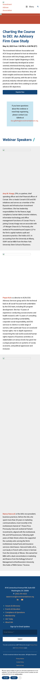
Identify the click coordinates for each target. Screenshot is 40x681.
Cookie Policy (20, 662)
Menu (31, 7)
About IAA (9, 622)
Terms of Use (20, 665)
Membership (10, 616)
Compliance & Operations (15, 612)
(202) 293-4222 (21, 594)
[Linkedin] (17, 600)
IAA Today (9, 619)
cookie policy (18, 674)
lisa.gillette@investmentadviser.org (24, 121)
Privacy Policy (33, 645)
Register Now (20, 92)
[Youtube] (22, 600)
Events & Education (12, 609)
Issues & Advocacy (12, 606)
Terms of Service (19, 648)
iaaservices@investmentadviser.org (20, 597)
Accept (6, 677)
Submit (20, 639)
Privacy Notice (20, 658)
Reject (14, 677)
